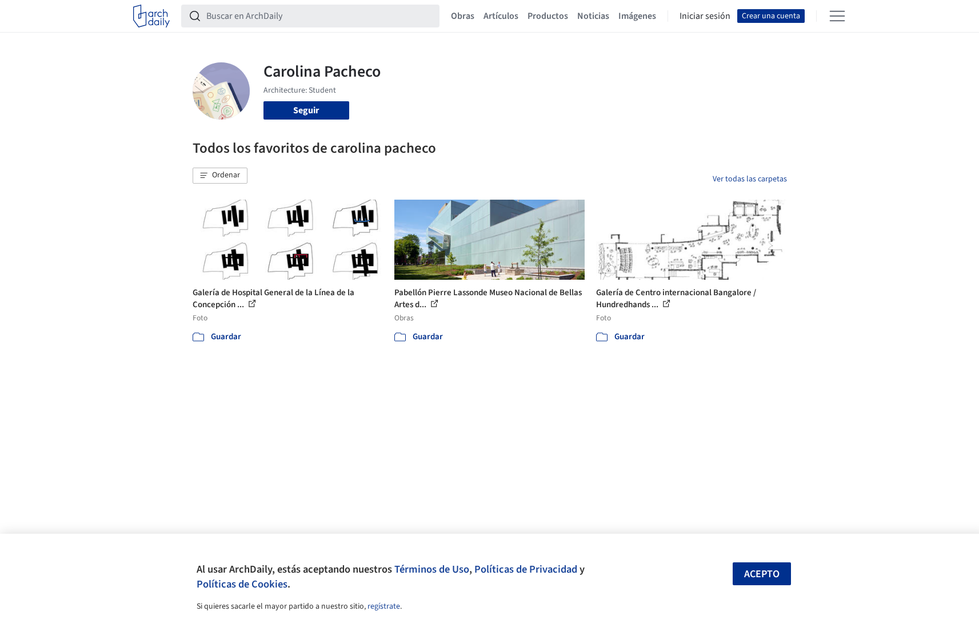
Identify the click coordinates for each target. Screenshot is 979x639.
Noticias (593, 16)
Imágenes (637, 16)
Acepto (762, 574)
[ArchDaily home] (151, 16)
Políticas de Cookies (242, 584)
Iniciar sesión (705, 16)
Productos (548, 16)
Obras (462, 16)
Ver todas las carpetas (750, 179)
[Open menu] (837, 16)
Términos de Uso (431, 569)
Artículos (500, 16)
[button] (220, 176)
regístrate (383, 606)
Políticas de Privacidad (525, 569)
